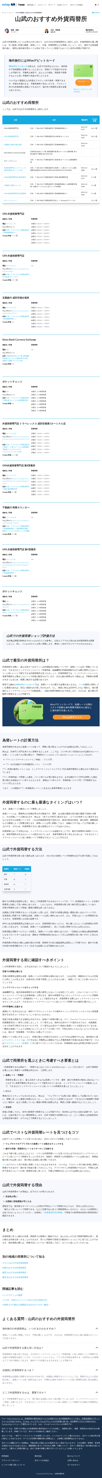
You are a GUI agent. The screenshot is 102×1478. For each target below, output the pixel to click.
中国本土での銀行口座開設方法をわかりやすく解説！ (26, 1304)
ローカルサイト (73, 1465)
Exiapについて (62, 5)
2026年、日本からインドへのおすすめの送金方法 (24, 1300)
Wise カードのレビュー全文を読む (83, 90)
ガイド (50, 5)
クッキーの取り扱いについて (13, 1465)
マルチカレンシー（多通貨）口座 (19, 1043)
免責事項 (97, 12)
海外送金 (30, 5)
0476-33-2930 (11, 517)
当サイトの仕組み (76, 5)
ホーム (4, 12)
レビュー (41, 5)
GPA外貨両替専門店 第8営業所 (15, 177)
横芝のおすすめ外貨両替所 (14, 1272)
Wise (81, 684)
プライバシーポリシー (11, 1460)
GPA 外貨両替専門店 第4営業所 (15, 193)
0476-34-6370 (11, 308)
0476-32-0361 (11, 559)
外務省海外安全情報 (53, 1212)
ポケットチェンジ (10, 200)
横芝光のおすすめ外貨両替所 (15, 1277)
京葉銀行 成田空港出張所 (13, 144)
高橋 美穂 (15, 30)
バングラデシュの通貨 (12, 1295)
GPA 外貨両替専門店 (11, 136)
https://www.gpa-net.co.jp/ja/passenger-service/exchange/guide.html (15, 481)
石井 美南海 (55, 30)
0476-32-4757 (11, 224)
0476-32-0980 (11, 433)
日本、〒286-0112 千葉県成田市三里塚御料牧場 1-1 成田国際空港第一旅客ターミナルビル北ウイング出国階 (15, 528)
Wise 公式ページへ (83, 82)
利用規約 (5, 1456)
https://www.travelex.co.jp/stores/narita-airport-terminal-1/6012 (15, 439)
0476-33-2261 (11, 266)
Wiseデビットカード (18, 66)
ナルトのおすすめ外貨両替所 (15, 1263)
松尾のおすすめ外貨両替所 (14, 1267)
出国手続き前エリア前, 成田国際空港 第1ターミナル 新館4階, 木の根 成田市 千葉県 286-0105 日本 (15, 358)
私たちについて (73, 1456)
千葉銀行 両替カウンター (13, 185)
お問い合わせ (72, 1460)
